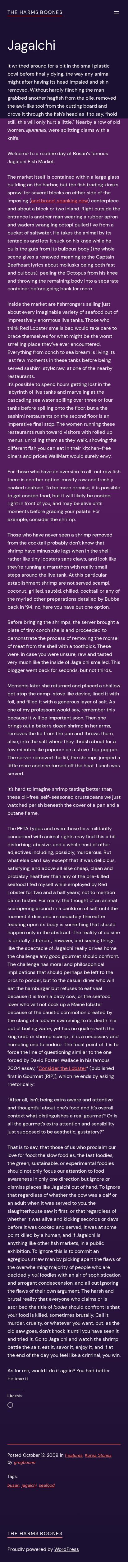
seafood (47, 1485)
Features (74, 1455)
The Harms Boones (34, 12)
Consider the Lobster (62, 1068)
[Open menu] (117, 12)
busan (13, 1485)
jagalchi (29, 1485)
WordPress (66, 1549)
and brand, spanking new (59, 200)
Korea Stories (98, 1455)
